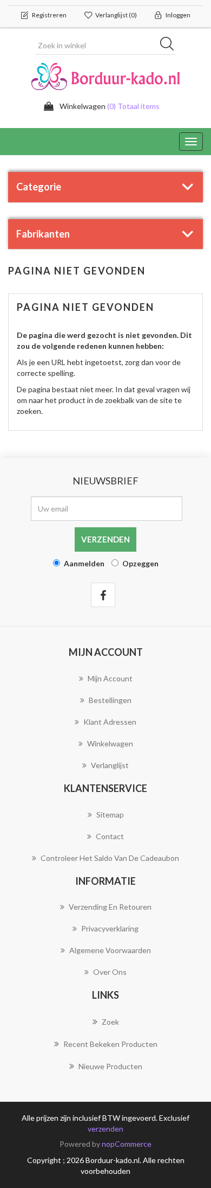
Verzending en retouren (110, 906)
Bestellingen (110, 700)
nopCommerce (126, 1143)
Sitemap (110, 814)
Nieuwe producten (110, 1066)
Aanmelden (84, 563)
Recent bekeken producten (110, 1044)
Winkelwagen (110, 743)
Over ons (110, 971)
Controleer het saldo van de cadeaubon (110, 858)
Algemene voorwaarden (110, 950)
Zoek (110, 1021)
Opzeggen (140, 563)
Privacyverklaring (110, 928)
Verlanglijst (110, 765)
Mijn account (110, 678)
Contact (110, 836)
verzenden (105, 1128)
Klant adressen (109, 721)
